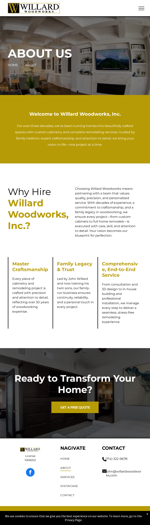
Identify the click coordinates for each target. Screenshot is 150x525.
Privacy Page (73, 520)
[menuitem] (77, 459)
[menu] (141, 8)
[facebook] (30, 473)
